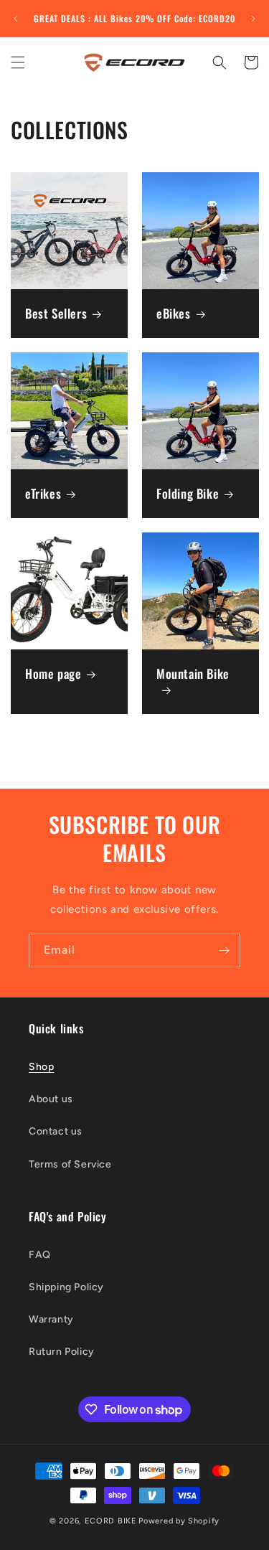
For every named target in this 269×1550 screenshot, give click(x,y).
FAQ (40, 1255)
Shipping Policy (66, 1287)
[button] (18, 62)
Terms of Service (70, 1164)
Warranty (51, 1319)
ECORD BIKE (111, 1521)
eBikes (173, 313)
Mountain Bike (193, 673)
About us (51, 1099)
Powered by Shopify (179, 1521)
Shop (41, 1067)
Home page (53, 673)
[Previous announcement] (16, 18)
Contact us (55, 1131)
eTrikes (43, 493)
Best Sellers (56, 313)
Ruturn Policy (62, 1351)
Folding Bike (187, 493)
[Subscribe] (224, 950)
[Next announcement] (253, 18)
